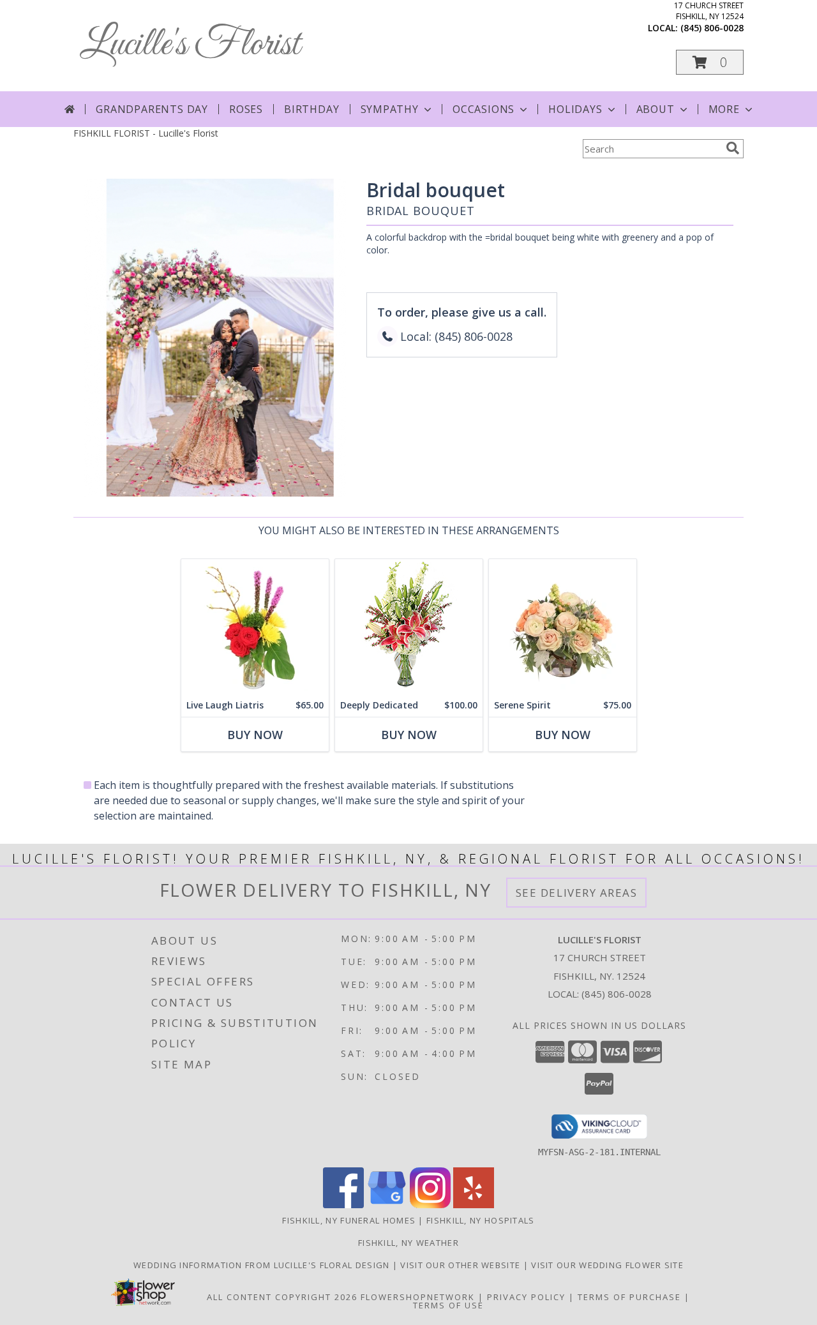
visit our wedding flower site (607, 1265)
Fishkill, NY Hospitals (480, 1220)
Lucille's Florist (190, 45)
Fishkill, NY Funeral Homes (349, 1220)
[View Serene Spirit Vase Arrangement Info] (562, 626)
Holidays (575, 109)
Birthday (311, 109)
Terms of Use (448, 1305)
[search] (733, 148)
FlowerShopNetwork (418, 1297)
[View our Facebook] (343, 1205)
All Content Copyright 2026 (282, 1297)
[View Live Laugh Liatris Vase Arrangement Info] (255, 626)
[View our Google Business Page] (386, 1205)
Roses (246, 109)
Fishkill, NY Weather (408, 1242)
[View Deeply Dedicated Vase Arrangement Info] (409, 626)
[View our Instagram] (430, 1205)
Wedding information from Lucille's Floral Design (263, 1265)
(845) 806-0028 (712, 28)
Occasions (483, 109)
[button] (710, 62)
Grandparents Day (152, 109)
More (724, 109)
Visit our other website (461, 1265)
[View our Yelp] (473, 1205)
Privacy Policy (526, 1297)
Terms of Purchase (629, 1297)
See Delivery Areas (577, 892)
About (655, 109)
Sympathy (390, 109)
